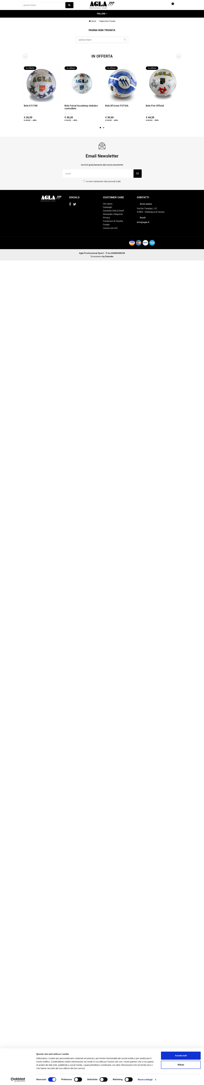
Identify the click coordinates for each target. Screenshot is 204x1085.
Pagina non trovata (107, 21)
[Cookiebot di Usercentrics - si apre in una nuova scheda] (18, 1080)
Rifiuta (181, 1065)
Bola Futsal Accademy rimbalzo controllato (81, 107)
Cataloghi (107, 207)
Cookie (106, 224)
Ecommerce (102, 256)
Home (93, 21)
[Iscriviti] (138, 173)
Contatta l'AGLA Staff (113, 210)
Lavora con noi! (110, 228)
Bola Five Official (155, 105)
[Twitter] (74, 204)
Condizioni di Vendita (113, 221)
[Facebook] (70, 204)
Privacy (106, 217)
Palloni (101, 13)
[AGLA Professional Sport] (102, 4)
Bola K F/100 (30, 105)
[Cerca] (69, 5)
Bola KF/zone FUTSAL (117, 105)
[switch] (78, 1079)
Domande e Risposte (113, 214)
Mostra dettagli (145, 1079)
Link (118, 181)
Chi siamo (107, 204)
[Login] (169, 5)
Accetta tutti (181, 1055)
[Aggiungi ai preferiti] (41, 96)
